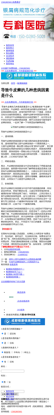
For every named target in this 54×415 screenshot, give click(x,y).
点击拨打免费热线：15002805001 (15, 68)
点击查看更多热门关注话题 (13, 281)
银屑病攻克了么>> (14, 272)
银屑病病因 (22, 83)
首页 (13, 83)
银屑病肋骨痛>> (13, 277)
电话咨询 (10, 396)
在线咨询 (14, 264)
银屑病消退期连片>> (15, 269)
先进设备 (10, 61)
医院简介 (10, 48)
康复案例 (10, 58)
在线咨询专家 (14, 249)
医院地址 (10, 64)
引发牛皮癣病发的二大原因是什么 (24, 262)
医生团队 (10, 53)
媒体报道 (10, 50)
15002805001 (23, 252)
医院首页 (10, 45)
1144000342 (23, 255)
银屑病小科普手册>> (15, 274)
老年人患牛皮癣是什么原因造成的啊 (25, 259)
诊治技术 (10, 56)
